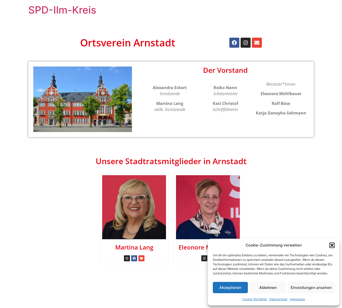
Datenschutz (278, 299)
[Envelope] (257, 43)
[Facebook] (234, 43)
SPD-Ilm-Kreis (62, 10)
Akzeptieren (230, 287)
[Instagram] (246, 43)
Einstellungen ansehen (311, 287)
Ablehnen (268, 287)
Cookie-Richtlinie (254, 299)
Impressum (297, 299)
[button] (331, 245)
